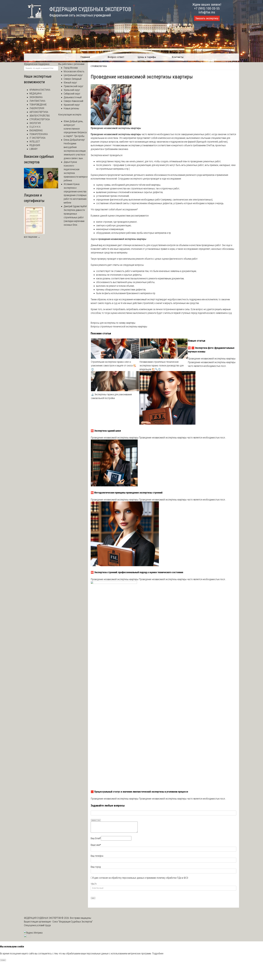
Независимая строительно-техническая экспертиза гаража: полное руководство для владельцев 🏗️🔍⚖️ (162, 365)
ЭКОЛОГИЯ (35, 123)
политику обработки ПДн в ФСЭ (172, 877)
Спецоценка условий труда (37, 925)
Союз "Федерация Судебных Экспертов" (72, 921)
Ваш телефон (97, 855)
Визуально (94, 820)
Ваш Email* (96, 838)
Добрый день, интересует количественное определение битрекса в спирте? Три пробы (75, 128)
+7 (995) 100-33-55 (207, 8)
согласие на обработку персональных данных (121, 877)
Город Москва (71, 67)
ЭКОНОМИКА (36, 97)
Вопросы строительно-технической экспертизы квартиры (119, 326)
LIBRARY (33, 148)
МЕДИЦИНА (35, 93)
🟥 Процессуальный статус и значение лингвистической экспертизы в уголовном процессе (139, 791)
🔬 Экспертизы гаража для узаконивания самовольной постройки (111, 396)
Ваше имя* (96, 844)
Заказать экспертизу (206, 18)
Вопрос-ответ (116, 57)
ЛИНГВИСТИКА (37, 100)
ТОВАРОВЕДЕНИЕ (38, 104)
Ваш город (96, 866)
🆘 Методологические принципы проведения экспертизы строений (126, 492)
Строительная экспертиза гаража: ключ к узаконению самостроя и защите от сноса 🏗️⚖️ (113, 365)
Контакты (178, 57)
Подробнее (157, 953)
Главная (85, 57)
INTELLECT (34, 141)
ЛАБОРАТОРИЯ (36, 108)
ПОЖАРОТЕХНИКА (38, 134)
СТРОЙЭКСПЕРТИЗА (99, 66)
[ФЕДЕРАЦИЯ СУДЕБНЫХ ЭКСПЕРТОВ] (33, 19)
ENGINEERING (36, 130)
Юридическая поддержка (36, 64)
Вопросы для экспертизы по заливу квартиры (113, 322)
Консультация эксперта (69, 114)
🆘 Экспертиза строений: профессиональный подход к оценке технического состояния (137, 572)
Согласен (3, 960)
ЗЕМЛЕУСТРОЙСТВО (39, 115)
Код (99, 820)
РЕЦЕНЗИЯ (34, 145)
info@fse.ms (206, 12)
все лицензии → (32, 236)
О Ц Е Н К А (34, 126)
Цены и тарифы (147, 57)
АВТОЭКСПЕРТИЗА (38, 111)
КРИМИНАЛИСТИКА (39, 89)
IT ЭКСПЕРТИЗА (37, 137)
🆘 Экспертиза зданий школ (106, 430)
